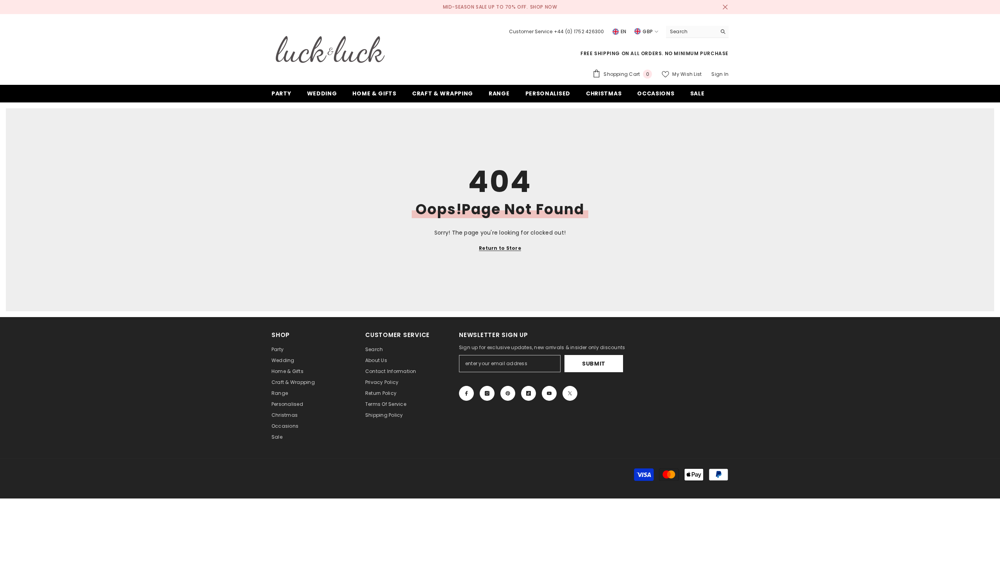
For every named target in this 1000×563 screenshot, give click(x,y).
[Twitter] (569, 393)
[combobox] (691, 32)
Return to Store (500, 248)
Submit (593, 364)
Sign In (720, 74)
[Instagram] (487, 393)
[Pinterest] (507, 393)
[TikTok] (528, 393)
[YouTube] (549, 393)
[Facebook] (466, 393)
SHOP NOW (543, 7)
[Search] (697, 32)
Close (725, 7)
